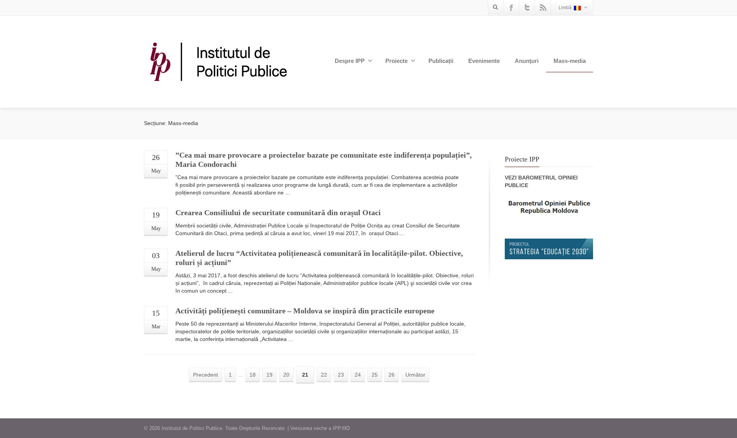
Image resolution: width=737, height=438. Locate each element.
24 (358, 375)
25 (375, 375)
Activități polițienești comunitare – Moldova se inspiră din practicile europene (305, 310)
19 (269, 375)
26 (391, 375)
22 (324, 375)
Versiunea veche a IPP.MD (320, 428)
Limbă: (566, 7)
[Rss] (542, 7)
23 (341, 375)
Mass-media (570, 61)
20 (286, 375)
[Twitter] (527, 7)
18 (253, 375)
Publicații (440, 61)
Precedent (205, 375)
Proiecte (396, 61)
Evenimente (484, 61)
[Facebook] (511, 7)
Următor (415, 375)
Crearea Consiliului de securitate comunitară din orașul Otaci (278, 212)
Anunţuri (527, 61)
